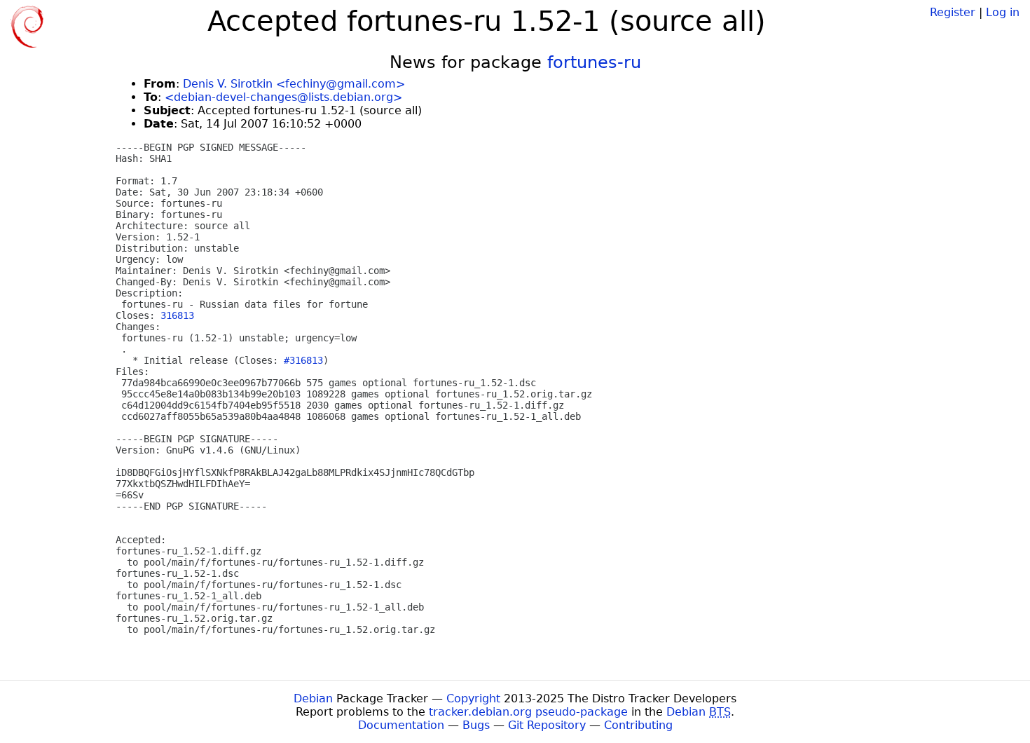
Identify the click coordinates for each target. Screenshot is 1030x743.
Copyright (473, 698)
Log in (1002, 12)
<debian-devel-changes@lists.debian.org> (283, 97)
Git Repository (547, 725)
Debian (313, 698)
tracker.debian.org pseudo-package (528, 711)
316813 (177, 315)
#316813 (303, 360)
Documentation (401, 725)
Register (952, 12)
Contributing (638, 725)
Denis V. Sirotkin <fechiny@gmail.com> (294, 83)
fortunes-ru (594, 62)
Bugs (476, 725)
